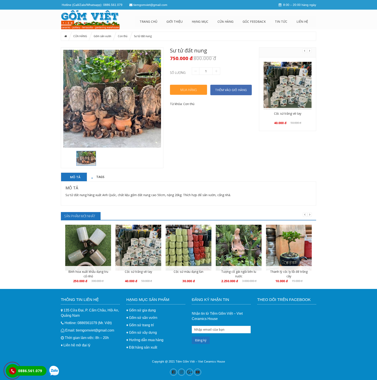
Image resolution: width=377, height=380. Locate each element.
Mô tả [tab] (75, 177)
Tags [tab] (100, 177)
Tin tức (281, 21)
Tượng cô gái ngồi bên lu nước (238, 273)
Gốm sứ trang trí (141, 325)
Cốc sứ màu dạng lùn (188, 271)
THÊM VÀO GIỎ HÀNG (231, 90)
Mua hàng (188, 90)
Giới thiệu (174, 21)
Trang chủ (148, 21)
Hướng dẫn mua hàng (146, 340)
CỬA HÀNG (225, 21)
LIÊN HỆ (302, 21)
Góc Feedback (254, 21)
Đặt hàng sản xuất (143, 347)
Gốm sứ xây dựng (143, 332)
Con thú (122, 36)
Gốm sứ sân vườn (143, 318)
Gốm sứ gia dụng (142, 310)
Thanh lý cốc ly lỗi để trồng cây (289, 273)
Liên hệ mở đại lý (76, 345)
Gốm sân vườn (102, 36)
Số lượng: (178, 73)
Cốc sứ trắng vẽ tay (287, 113)
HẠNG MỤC (200, 21)
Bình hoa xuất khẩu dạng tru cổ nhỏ (88, 273)
